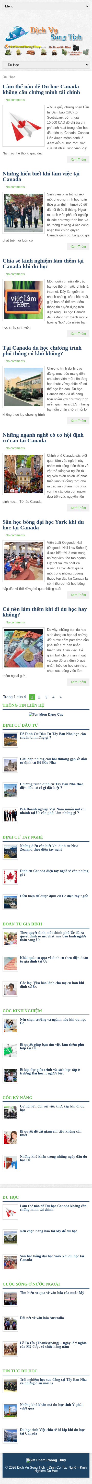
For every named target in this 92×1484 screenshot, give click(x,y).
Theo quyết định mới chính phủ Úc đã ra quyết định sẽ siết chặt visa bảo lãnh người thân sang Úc (53, 936)
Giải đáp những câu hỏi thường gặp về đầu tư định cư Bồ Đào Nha (53, 761)
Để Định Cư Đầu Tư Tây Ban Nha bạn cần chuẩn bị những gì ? (53, 735)
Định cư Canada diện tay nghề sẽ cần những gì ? (54, 872)
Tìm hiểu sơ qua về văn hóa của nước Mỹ (52, 1293)
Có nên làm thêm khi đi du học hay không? (45, 612)
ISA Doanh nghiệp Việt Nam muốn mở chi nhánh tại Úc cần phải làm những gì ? (53, 811)
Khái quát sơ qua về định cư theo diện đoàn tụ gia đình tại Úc (54, 959)
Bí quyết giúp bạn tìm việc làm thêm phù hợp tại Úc (52, 1046)
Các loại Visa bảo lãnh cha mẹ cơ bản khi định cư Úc (52, 984)
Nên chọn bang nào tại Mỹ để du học (48, 1231)
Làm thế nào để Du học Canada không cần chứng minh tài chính (41, 89)
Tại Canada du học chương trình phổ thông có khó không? (42, 350)
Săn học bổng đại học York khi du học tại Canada (43, 525)
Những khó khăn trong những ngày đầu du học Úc (53, 1158)
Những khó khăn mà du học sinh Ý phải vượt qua (51, 1406)
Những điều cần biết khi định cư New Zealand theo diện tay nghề (49, 847)
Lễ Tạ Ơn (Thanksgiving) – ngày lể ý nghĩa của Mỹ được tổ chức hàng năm (53, 1345)
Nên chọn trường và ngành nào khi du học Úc (53, 1021)
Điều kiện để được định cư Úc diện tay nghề (54, 896)
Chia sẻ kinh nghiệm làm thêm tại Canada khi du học (43, 263)
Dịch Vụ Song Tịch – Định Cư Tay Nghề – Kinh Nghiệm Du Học (52, 1469)
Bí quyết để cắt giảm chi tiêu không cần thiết (51, 1133)
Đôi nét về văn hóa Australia (42, 1318)
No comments (15, 100)
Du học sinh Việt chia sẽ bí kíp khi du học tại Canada (52, 1431)
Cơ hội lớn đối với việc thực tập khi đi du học (52, 1108)
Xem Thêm (78, 159)
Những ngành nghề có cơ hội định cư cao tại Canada (43, 438)
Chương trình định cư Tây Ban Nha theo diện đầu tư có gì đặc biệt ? (51, 786)
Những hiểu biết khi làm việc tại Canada (41, 176)
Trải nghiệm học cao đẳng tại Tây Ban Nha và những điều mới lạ (53, 1381)
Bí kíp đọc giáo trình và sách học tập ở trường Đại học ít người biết (50, 1071)
